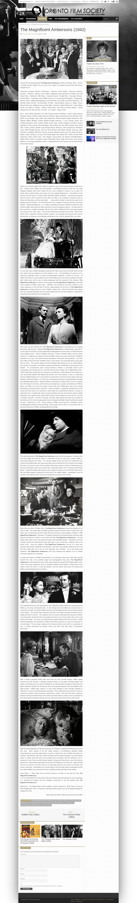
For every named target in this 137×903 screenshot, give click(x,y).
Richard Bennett (59, 803)
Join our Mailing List (26, 1)
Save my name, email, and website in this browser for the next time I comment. (41, 886)
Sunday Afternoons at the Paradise (104, 122)
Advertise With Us (63, 1)
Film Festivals (75, 1)
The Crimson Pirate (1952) (71, 815)
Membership (94, 1)
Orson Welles (38, 803)
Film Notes (42, 19)
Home (21, 19)
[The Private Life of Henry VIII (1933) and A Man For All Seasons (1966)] (30, 837)
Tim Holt (48, 805)
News (50, 19)
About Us (85, 1)
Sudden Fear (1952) (30, 814)
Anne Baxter (50, 800)
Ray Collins (48, 803)
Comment (23, 854)
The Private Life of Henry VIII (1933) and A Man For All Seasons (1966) (29, 841)
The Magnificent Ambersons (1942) (32, 805)
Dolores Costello (62, 800)
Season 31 (70, 803)
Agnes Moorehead (38, 800)
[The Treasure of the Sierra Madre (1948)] (51, 837)
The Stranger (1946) (69, 839)
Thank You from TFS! (95, 64)
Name (22, 868)
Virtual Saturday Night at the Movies (101, 106)
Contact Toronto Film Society (45, 1)
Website (22, 878)
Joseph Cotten (76, 800)
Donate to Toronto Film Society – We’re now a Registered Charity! (106, 137)
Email (22, 873)
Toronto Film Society (29, 34)
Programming (31, 19)
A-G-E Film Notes (76, 19)
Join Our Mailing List (102, 129)
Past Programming (61, 19)
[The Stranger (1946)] (72, 837)
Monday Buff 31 (26, 803)
